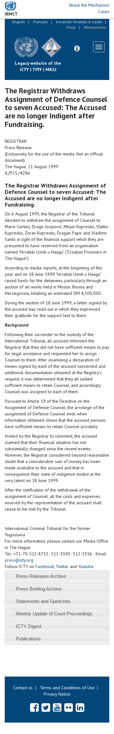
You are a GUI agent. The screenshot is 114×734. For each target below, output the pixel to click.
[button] (77, 48)
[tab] (57, 576)
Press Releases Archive (41, 576)
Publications (28, 638)
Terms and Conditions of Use (67, 688)
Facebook (44, 566)
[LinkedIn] (80, 707)
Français (40, 21)
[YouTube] (57, 707)
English (18, 21)
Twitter (62, 566)
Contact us (23, 688)
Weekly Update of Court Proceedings (54, 613)
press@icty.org (19, 560)
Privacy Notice (57, 694)
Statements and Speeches (43, 601)
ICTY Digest (28, 626)
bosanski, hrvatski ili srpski (79, 21)
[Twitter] (45, 707)
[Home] (66, 42)
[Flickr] (68, 707)
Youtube (86, 566)
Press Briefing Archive (39, 589)
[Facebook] (34, 707)
